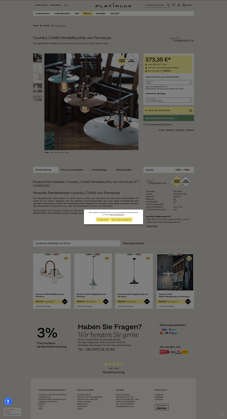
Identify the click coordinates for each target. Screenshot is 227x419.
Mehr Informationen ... (117, 214)
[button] (8, 401)
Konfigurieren (102, 220)
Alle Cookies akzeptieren (121, 220)
